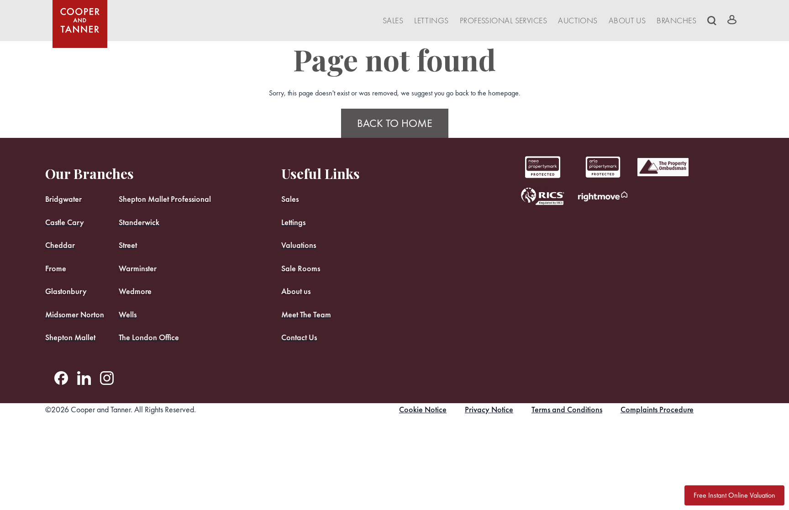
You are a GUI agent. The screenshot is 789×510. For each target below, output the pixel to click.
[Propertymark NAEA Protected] (602, 167)
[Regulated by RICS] (542, 196)
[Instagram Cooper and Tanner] (107, 378)
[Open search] (711, 21)
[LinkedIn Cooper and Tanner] (84, 378)
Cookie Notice (423, 409)
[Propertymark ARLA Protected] (542, 167)
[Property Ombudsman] (663, 167)
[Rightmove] (602, 196)
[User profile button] (731, 19)
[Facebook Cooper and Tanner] (61, 378)
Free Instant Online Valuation (734, 495)
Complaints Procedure (657, 409)
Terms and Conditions (566, 409)
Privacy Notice (489, 409)
